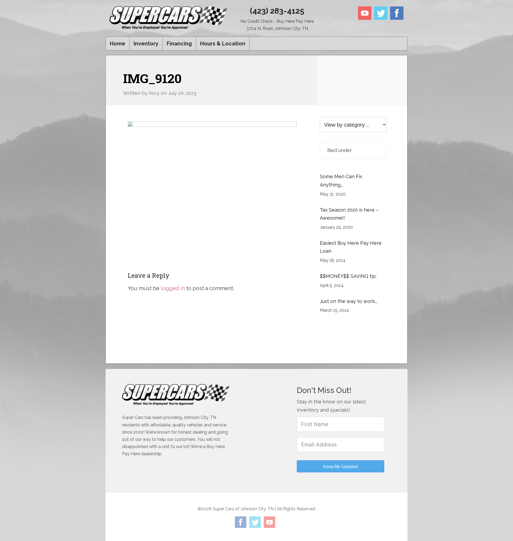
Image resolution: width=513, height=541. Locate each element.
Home (117, 43)
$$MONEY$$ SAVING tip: (348, 276)
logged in (173, 288)
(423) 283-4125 (277, 10)
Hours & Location (222, 43)
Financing (179, 43)
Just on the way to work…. (349, 301)
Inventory (146, 43)
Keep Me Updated (340, 466)
